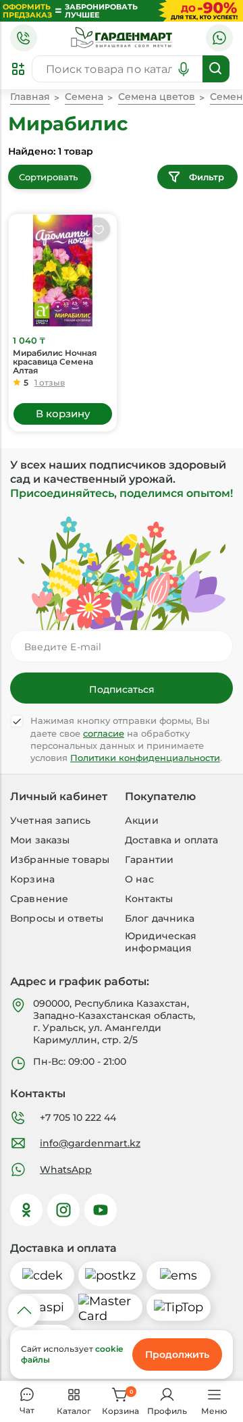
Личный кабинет (58, 797)
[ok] (26, 1210)
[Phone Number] (24, 37)
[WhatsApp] (219, 37)
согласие (103, 733)
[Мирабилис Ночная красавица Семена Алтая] (63, 270)
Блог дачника (159, 918)
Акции (142, 820)
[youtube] (100, 1210)
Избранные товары (59, 859)
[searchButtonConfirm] (216, 68)
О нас (139, 879)
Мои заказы (40, 840)
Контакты (149, 899)
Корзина (32, 879)
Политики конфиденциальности (145, 757)
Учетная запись (50, 820)
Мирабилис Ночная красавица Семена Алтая (55, 361)
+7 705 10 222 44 (78, 1117)
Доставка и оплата (171, 840)
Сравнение (39, 899)
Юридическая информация (161, 942)
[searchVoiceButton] (183, 68)
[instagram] (63, 1210)
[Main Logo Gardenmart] (121, 38)
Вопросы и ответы (56, 918)
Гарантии (149, 859)
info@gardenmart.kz (90, 1143)
